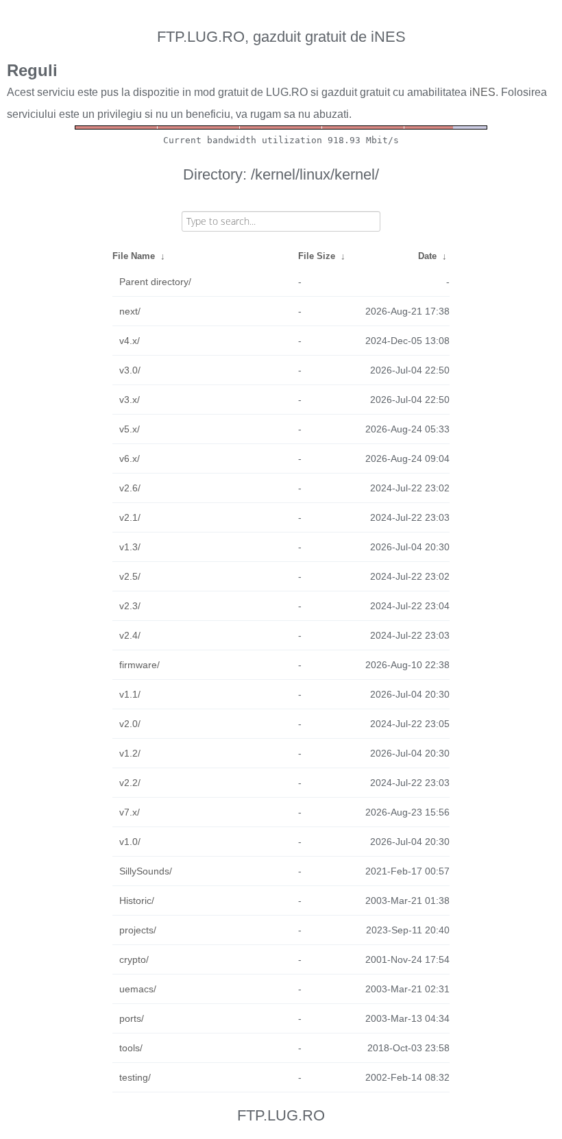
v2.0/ (129, 723)
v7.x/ (129, 812)
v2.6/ (129, 487)
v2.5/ (129, 576)
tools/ (131, 1047)
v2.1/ (129, 517)
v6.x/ (129, 458)
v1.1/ (129, 694)
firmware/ (139, 664)
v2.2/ (129, 782)
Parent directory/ (155, 281)
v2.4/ (129, 635)
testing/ (135, 1077)
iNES (482, 92)
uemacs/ (137, 988)
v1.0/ (129, 841)
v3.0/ (129, 370)
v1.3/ (129, 546)
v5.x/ (129, 429)
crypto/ (134, 959)
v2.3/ (129, 605)
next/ (129, 311)
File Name (133, 256)
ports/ (131, 1018)
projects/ (137, 929)
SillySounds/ (145, 871)
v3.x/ (129, 399)
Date (427, 256)
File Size (316, 256)
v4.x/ (129, 340)
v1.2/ (129, 753)
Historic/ (136, 900)
